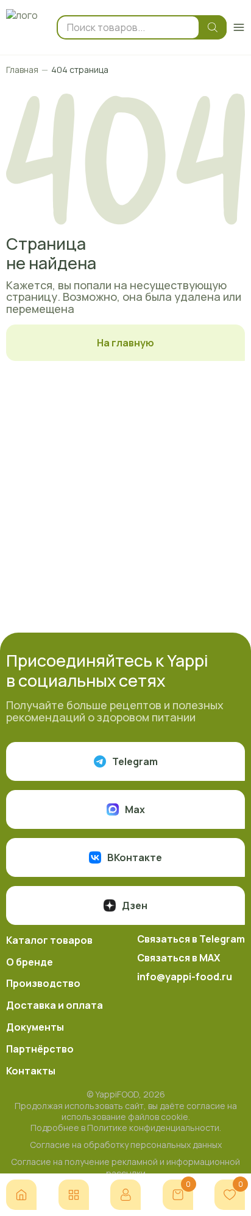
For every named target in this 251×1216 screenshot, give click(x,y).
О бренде (29, 962)
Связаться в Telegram (191, 939)
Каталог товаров (49, 940)
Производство (43, 983)
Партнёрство (40, 1049)
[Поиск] (210, 27)
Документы (35, 1027)
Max (135, 809)
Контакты (30, 1070)
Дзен (134, 905)
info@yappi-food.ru (184, 976)
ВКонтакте (134, 857)
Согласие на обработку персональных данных (126, 1144)
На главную (125, 342)
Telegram (135, 761)
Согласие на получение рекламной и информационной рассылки (125, 1167)
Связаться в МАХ (178, 958)
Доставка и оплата (54, 1005)
